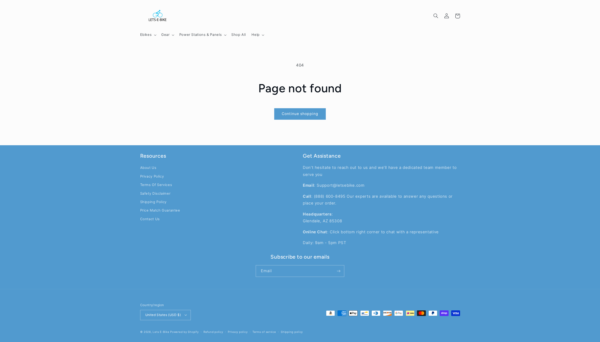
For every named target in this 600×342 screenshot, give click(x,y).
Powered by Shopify (184, 332)
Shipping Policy (153, 202)
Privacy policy (238, 332)
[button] (147, 35)
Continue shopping (300, 114)
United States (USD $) (163, 315)
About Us (148, 168)
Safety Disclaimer (155, 193)
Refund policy (213, 332)
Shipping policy (292, 332)
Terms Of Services (156, 185)
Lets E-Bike (161, 332)
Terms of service (264, 332)
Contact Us (150, 219)
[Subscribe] (338, 271)
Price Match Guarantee (160, 210)
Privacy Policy (152, 176)
